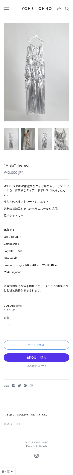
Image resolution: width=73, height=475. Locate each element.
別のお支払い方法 (36, 366)
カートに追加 (36, 345)
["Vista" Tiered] (11, 139)
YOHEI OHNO (41, 442)
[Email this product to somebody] (31, 386)
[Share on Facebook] (13, 386)
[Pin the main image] (25, 386)
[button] (7, 471)
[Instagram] (36, 456)
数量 (6, 317)
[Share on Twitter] (19, 386)
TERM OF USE (12, 424)
